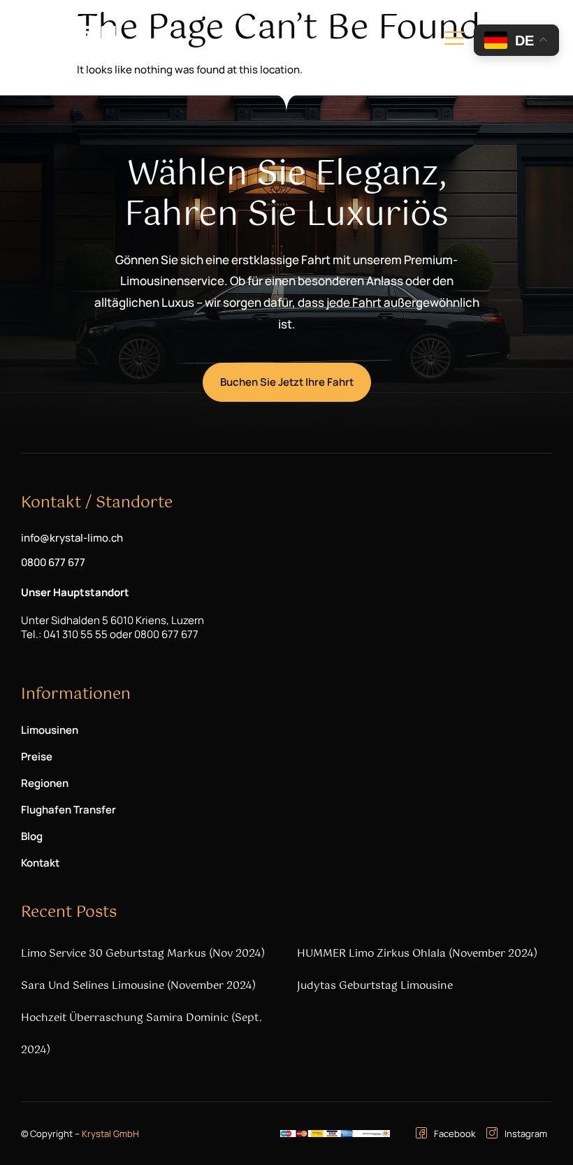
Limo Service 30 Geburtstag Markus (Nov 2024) (143, 953)
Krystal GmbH (110, 1133)
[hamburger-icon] (454, 40)
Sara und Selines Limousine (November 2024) (138, 985)
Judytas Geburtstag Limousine (375, 985)
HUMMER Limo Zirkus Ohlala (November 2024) (417, 953)
